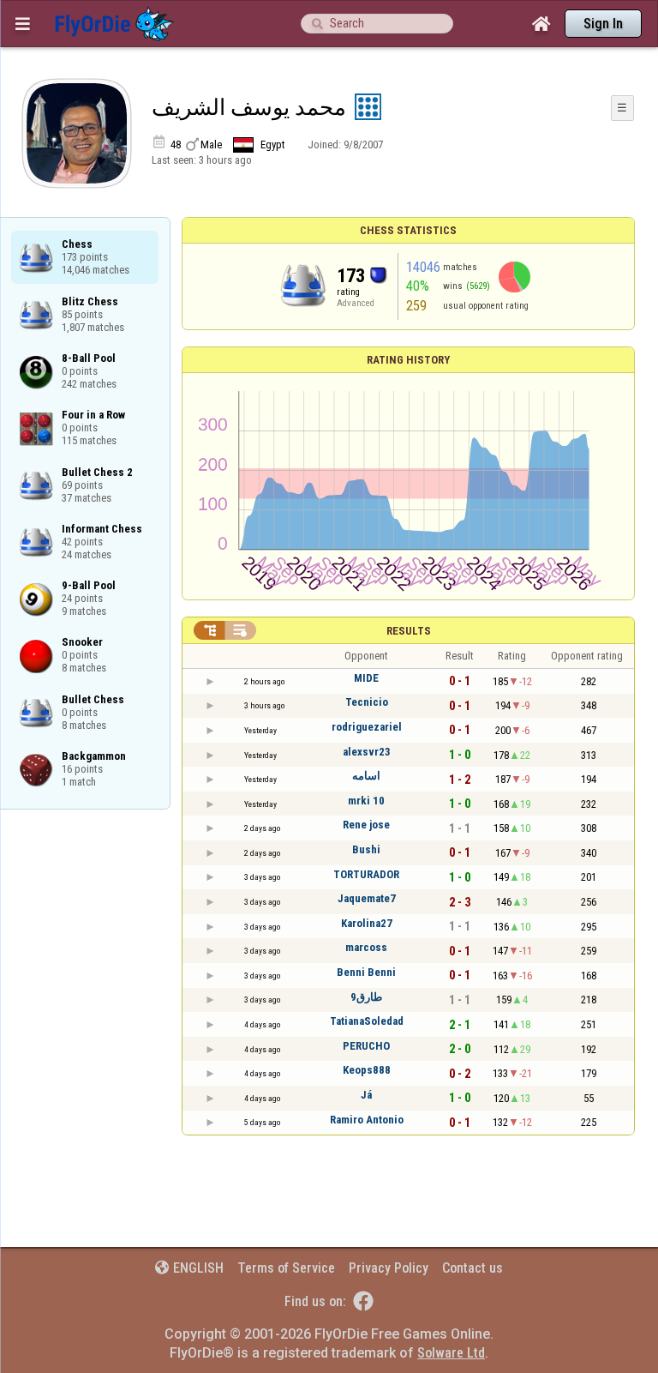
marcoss (366, 947)
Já (366, 1094)
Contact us (472, 1268)
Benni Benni (366, 972)
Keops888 (367, 1069)
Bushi (366, 849)
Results (408, 630)
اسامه (366, 775)
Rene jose (366, 824)
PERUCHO (366, 1045)
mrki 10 (366, 800)
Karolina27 (366, 923)
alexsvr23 (367, 751)
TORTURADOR (366, 874)
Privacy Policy (388, 1268)
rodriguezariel (367, 726)
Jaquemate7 (367, 898)
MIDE (366, 677)
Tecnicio (366, 702)
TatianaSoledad (367, 1021)
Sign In (603, 23)
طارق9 (366, 997)
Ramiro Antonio (367, 1119)
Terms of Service (286, 1268)
